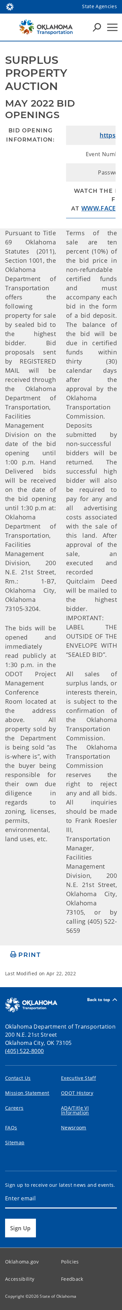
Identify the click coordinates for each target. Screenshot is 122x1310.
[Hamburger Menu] (112, 27)
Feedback (72, 1279)
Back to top (98, 999)
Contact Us (17, 1078)
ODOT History (77, 1093)
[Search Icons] (97, 27)
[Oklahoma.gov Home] (10, 6)
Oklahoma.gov (22, 1261)
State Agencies (99, 6)
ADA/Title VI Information (75, 1110)
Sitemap (14, 1142)
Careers (14, 1108)
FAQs (11, 1127)
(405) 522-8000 (24, 1051)
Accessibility (19, 1279)
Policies (70, 1261)
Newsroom (73, 1127)
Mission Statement (27, 1093)
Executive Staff (78, 1078)
